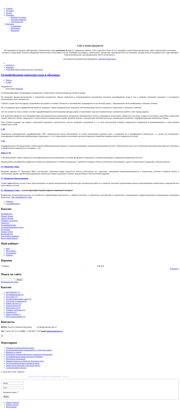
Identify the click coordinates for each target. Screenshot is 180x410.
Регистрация (11, 407)
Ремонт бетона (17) (14, 303)
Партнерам (15, 28)
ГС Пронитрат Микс (10, 167)
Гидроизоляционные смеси (12, 227)
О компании (16, 26)
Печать (9, 80)
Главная (9, 8)
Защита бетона (7, 218)
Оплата (9, 13)
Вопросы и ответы (18, 17)
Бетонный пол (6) (13, 308)
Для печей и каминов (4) (16, 301)
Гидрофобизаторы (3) (15, 295)
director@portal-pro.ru (107, 59)
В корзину (174, 269)
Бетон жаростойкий (9, 238)
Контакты (10, 24)
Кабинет (9, 255)
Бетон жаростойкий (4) (15, 317)
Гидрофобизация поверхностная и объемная (30, 75)
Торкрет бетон (7, 232)
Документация (17, 22)
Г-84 (3, 141)
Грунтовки (5, 229)
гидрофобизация (13, 204)
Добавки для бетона (9, 221)
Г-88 (3, 129)
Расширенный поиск (9, 282)
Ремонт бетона (7, 216)
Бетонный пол (7, 234)
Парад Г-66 (6, 153)
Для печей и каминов (10, 236)
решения (9, 201)
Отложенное (11, 253)
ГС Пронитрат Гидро (10, 190)
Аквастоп (5, 223)
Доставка (10, 11)
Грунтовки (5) (12, 297)
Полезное (10, 15)
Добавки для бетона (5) (15, 310)
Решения (19, 89)
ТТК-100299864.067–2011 (21, 197)
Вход (8, 249)
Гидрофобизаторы (8, 225)
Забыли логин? (12, 405)
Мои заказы (11, 251)
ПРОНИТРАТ (7, 214)
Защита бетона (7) (13, 314)
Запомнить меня (10, 392)
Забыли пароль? (12, 402)
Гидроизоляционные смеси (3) (18, 299)
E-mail (8, 82)
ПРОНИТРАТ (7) (13, 292)
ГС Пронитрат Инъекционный (14, 178)
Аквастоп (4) (11, 312)
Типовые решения (18, 19)
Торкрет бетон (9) (13, 306)
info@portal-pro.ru (55, 331)
